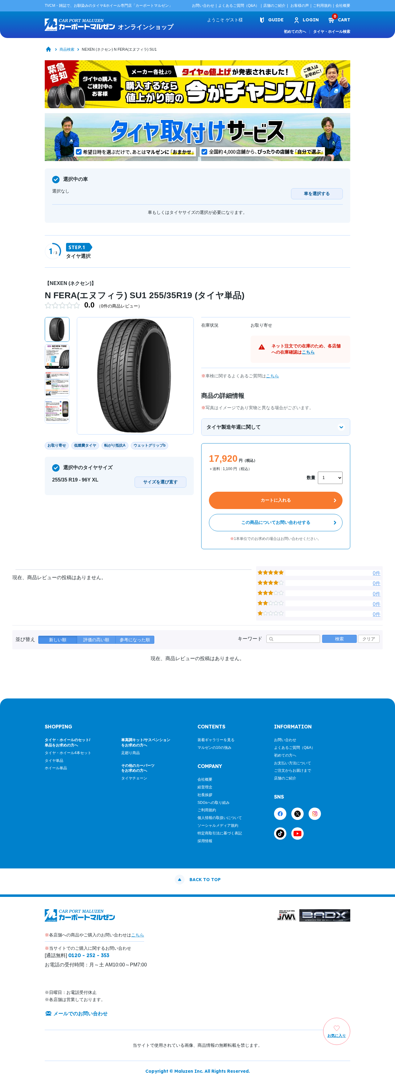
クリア (368, 638)
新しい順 (57, 639)
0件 (376, 573)
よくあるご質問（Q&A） (238, 5)
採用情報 (205, 841)
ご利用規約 (322, 5)
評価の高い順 (96, 639)
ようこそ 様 (225, 19)
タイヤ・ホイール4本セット (68, 753)
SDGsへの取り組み (214, 802)
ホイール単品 (56, 768)
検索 (339, 638)
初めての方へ (295, 31)
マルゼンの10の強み (214, 747)
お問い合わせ (203, 5)
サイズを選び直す (160, 481)
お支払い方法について (292, 763)
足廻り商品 (130, 753)
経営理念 (205, 787)
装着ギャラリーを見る (216, 740)
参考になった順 (135, 639)
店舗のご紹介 (274, 5)
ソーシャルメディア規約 (218, 825)
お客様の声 (299, 5)
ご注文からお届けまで (292, 770)
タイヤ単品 (54, 760)
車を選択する (317, 193)
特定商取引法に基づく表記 (220, 833)
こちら (308, 352)
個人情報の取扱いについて (220, 818)
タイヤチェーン (134, 778)
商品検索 (67, 49)
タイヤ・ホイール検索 (331, 31)
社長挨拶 (205, 795)
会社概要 (342, 5)
